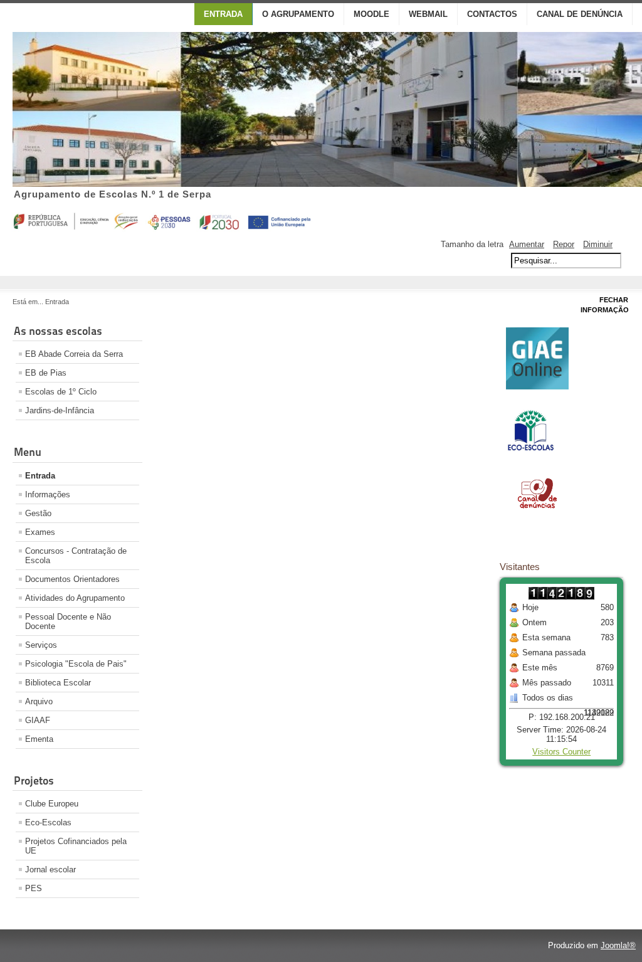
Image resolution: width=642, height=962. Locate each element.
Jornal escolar (50, 869)
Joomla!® (618, 945)
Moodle (371, 14)
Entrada (223, 14)
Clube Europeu (51, 803)
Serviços (41, 645)
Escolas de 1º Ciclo (61, 391)
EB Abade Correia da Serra (74, 354)
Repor (563, 244)
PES (33, 888)
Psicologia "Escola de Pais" (76, 664)
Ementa (39, 739)
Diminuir (598, 244)
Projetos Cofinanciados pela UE (76, 846)
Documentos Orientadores (72, 579)
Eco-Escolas (48, 822)
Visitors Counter (561, 751)
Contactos (492, 14)
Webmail (428, 14)
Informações (47, 494)
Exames (40, 532)
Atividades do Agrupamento (75, 598)
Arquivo (39, 701)
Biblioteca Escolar (58, 682)
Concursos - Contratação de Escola (76, 555)
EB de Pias (45, 373)
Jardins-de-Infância (59, 410)
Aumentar (526, 244)
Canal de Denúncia (580, 14)
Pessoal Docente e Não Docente (68, 621)
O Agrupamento (298, 14)
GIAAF (37, 720)
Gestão (38, 513)
